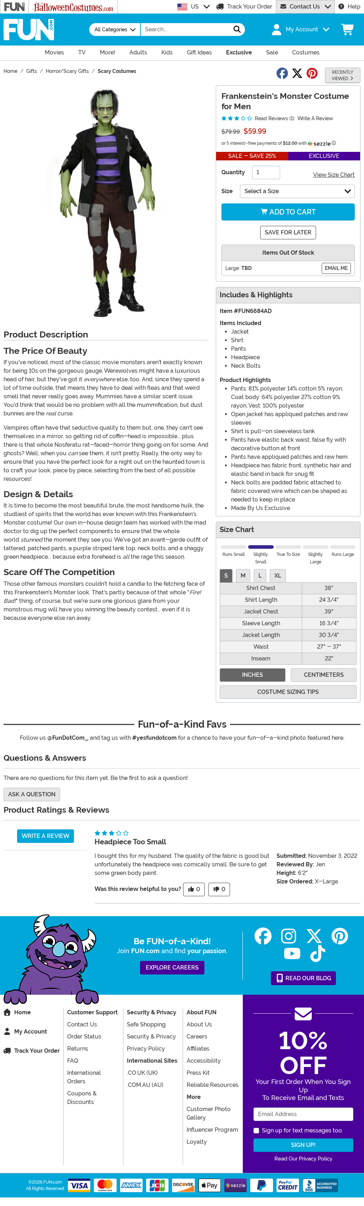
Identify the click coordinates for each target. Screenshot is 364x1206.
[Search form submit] (237, 29)
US (195, 6)
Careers (197, 1036)
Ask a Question (31, 794)
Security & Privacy (151, 1036)
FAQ (72, 1060)
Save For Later (288, 232)
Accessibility (204, 1060)
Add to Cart (292, 212)
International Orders (84, 1077)
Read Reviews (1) (273, 118)
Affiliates (198, 1048)
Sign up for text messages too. (302, 1130)
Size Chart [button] (237, 530)
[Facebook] (263, 936)
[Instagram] (288, 936)
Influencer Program (212, 1129)
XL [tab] (277, 575)
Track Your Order (249, 6)
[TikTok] (317, 953)
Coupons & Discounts (82, 1097)
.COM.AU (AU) (145, 1085)
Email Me (336, 268)
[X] (314, 936)
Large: (232, 268)
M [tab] (243, 575)
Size (227, 191)
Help (354, 6)
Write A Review (315, 118)
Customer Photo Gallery (209, 1113)
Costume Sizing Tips (288, 692)
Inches (252, 674)
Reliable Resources (213, 1085)
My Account (30, 1031)
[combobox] (185, 29)
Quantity (233, 172)
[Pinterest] (339, 936)
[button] (299, 29)
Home (22, 1012)
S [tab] (226, 575)
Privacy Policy (146, 1048)
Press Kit (198, 1072)
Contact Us (305, 6)
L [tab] (260, 575)
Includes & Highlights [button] (256, 295)
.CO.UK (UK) (142, 1072)
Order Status (84, 1036)
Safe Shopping (146, 1024)
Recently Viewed (342, 75)
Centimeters (324, 674)
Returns (77, 1048)
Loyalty (197, 1141)
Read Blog (307, 978)
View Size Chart (334, 174)
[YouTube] (292, 953)
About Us (199, 1024)
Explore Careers (172, 967)
